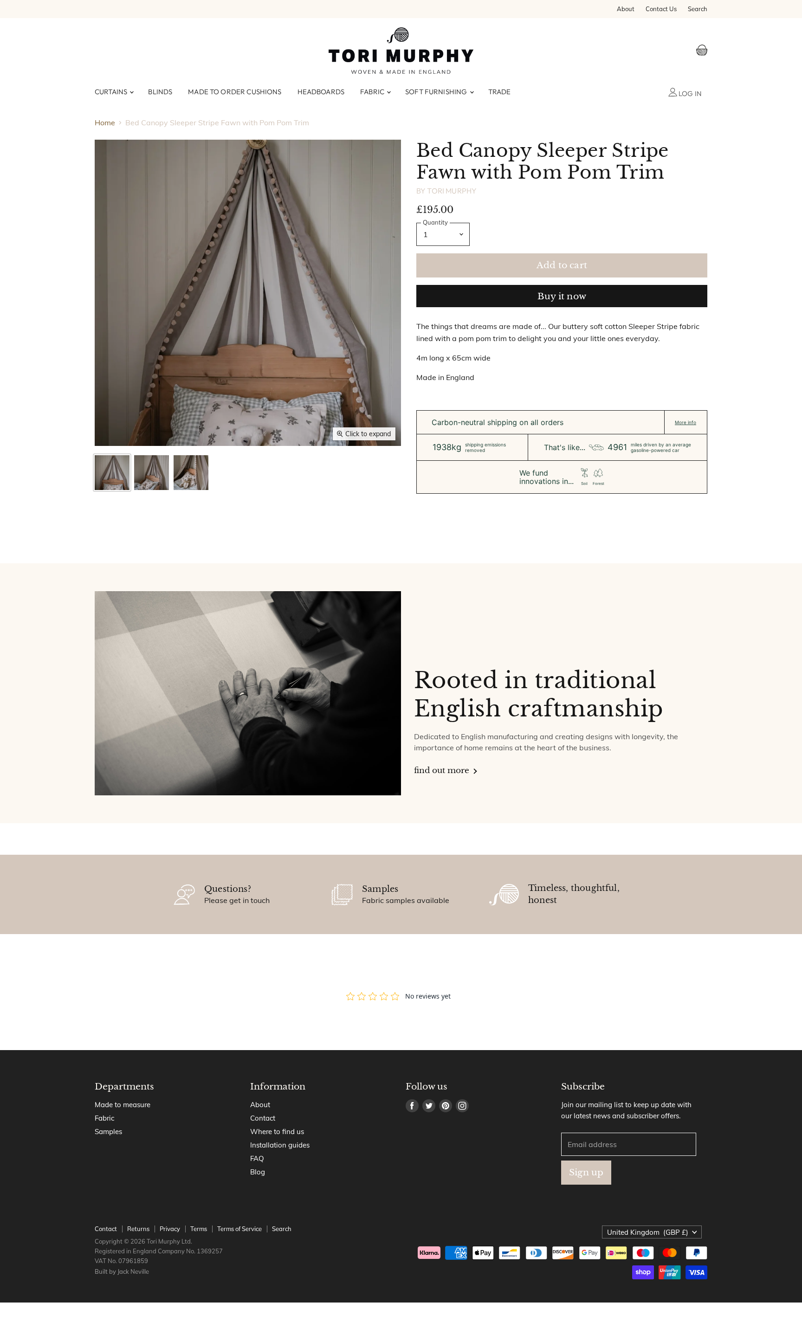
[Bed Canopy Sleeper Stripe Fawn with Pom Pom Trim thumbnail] (112, 472)
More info (685, 422)
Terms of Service (239, 1228)
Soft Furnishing (436, 91)
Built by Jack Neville (122, 1271)
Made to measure (122, 1104)
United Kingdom (647, 1232)
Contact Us (661, 9)
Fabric (373, 91)
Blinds (160, 91)
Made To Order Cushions (234, 91)
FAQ (257, 1158)
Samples (108, 1131)
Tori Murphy (452, 190)
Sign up (586, 1172)
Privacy (170, 1228)
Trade (499, 91)
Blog (257, 1171)
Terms (198, 1228)
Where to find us (277, 1131)
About (625, 9)
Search (697, 9)
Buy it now (561, 296)
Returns (138, 1228)
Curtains (112, 91)
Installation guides (280, 1145)
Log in (689, 93)
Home (105, 122)
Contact (262, 1118)
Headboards (321, 91)
